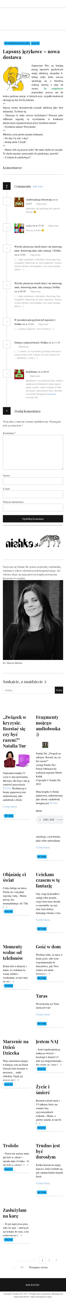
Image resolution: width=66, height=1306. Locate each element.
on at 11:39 (54, 342)
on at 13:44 (28, 324)
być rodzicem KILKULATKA (17, 43)
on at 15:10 (38, 225)
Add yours (38, 186)
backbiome (31, 371)
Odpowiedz (41, 203)
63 (22, 1267)
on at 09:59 (20, 291)
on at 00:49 (43, 371)
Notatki (8, 986)
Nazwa (6, 475)
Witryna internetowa (13, 501)
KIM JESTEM (32, 1285)
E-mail (6, 488)
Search (61, 4)
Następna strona (38, 1267)
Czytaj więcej (10, 806)
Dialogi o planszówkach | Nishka (31, 342)
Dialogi (35, 43)
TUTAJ (7, 788)
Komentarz (9, 432)
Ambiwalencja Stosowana (39, 199)
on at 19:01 (20, 254)
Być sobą (9, 816)
